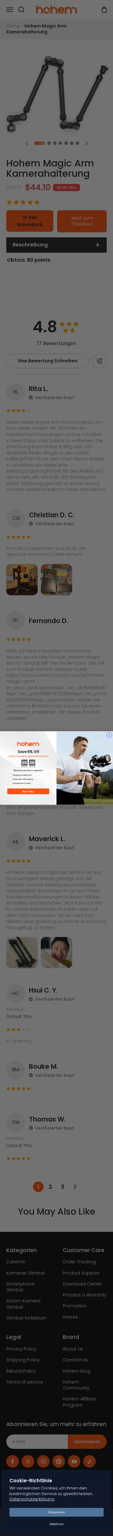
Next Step (28, 791)
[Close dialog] (109, 734)
